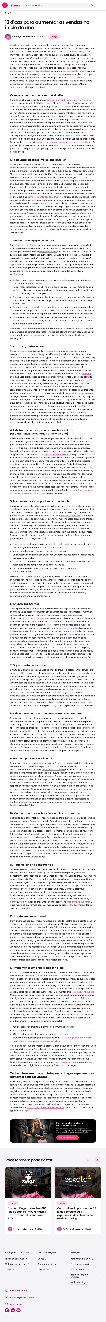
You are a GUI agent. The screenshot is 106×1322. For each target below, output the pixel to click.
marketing (87, 373)
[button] (59, 5)
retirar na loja (53, 933)
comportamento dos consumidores (45, 197)
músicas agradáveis (70, 515)
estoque (83, 673)
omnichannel (25, 927)
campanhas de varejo (73, 71)
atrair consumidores (40, 618)
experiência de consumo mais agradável (30, 71)
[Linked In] (13, 1310)
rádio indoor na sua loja (82, 992)
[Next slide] (97, 1160)
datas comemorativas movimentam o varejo (69, 100)
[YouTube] (18, 1310)
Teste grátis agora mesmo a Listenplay (46, 1107)
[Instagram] (7, 1310)
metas (24, 351)
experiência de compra (53, 769)
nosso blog (65, 1062)
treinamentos (35, 283)
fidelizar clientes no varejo (56, 454)
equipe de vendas (48, 251)
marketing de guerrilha (78, 901)
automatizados (44, 850)
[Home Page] (11, 5)
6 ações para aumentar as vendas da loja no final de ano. (64, 142)
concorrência (30, 869)
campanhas (73, 628)
